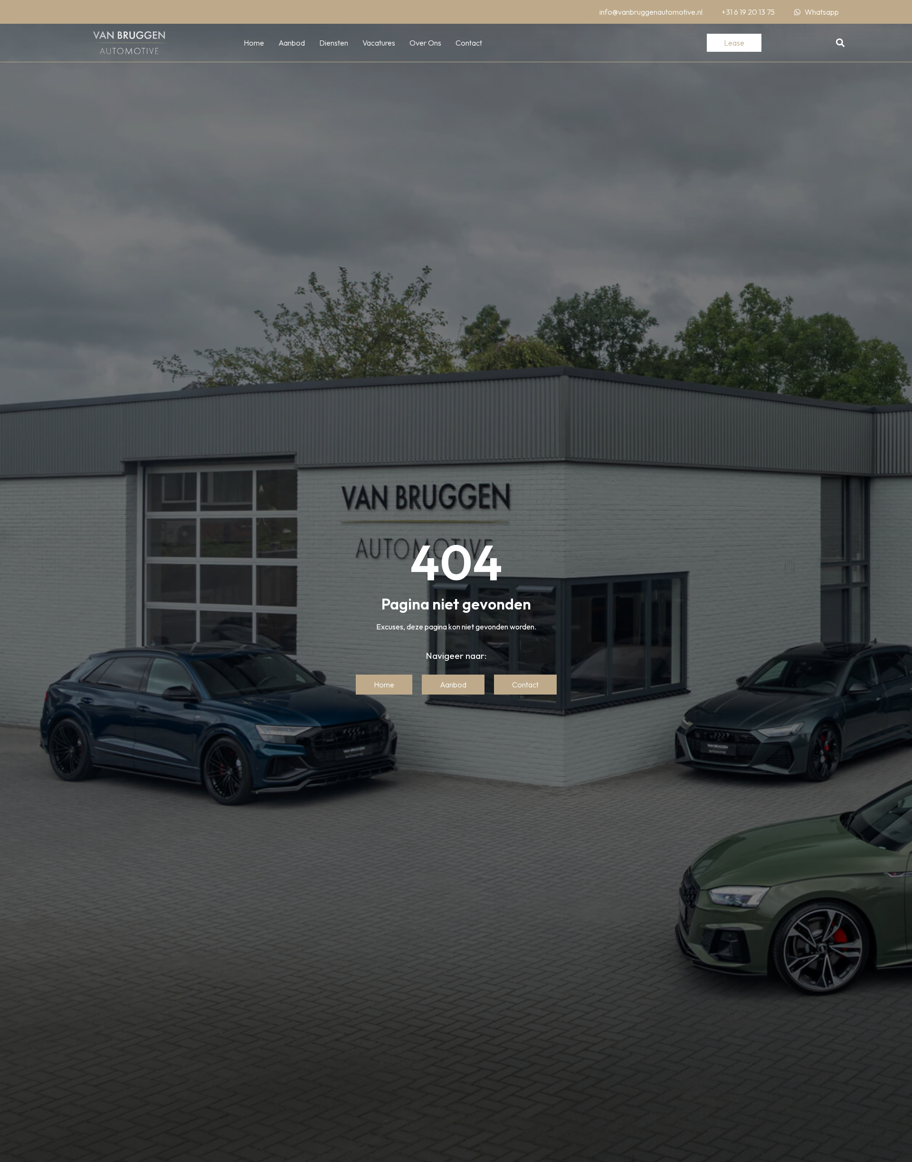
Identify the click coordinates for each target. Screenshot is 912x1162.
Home (254, 43)
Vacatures (378, 43)
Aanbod (291, 43)
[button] (840, 43)
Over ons (425, 43)
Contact (469, 43)
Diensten (333, 43)
